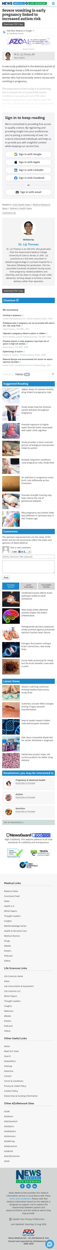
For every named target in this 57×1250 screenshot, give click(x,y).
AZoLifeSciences (12, 1156)
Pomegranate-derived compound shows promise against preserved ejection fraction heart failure (38, 629)
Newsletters (10, 1061)
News (7, 901)
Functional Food (12, 896)
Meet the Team (11, 1051)
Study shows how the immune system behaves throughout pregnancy (36, 410)
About (7, 1046)
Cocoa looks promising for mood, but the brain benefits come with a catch (37, 663)
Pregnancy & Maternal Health (30, 780)
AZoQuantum (10, 1146)
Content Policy (11, 1091)
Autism (19, 794)
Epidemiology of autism (13, 351)
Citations (9, 300)
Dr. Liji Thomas (28, 244)
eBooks (7, 945)
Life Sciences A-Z (12, 991)
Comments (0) (9, 212)
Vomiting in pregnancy (12, 315)
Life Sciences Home (13, 976)
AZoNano (8, 1116)
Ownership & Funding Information (21, 1095)
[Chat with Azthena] (49, 1244)
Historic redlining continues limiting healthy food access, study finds (35, 689)
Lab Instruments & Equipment (19, 986)
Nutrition (20, 808)
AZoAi (7, 1161)
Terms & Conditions (13, 1081)
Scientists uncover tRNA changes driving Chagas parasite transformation (37, 706)
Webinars (8, 1011)
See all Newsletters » (14, 822)
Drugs (7, 940)
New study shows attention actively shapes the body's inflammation (34, 612)
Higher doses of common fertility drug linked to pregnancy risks (37, 391)
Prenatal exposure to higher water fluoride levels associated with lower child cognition (36, 427)
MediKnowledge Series (15, 926)
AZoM (7, 1111)
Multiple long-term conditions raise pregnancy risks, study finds (37, 461)
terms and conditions (20, 1198)
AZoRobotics (10, 1131)
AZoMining (9, 1141)
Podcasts (8, 955)
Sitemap (8, 1066)
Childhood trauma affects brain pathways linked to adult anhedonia (36, 595)
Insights (8, 921)
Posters (7, 950)
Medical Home (11, 891)
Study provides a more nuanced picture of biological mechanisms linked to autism (37, 445)
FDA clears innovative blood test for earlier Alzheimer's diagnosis (37, 739)
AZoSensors (9, 1136)
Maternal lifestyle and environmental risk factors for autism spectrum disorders (27, 360)
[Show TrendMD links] (53, 374)
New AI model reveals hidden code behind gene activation (35, 722)
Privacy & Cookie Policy (15, 1086)
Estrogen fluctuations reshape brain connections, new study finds (36, 646)
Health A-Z (9, 906)
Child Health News (21, 204)
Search (7, 1056)
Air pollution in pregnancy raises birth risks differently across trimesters (37, 480)
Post (6, 577)
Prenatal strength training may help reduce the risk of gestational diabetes (36, 498)
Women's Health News (21, 208)
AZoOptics (9, 1126)
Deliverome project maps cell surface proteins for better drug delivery (37, 757)
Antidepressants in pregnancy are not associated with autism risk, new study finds (28, 324)
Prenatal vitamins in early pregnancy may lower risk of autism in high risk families (26, 342)
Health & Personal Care (15, 930)
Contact (8, 1076)
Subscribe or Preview (25, 783)
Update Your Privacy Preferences (28, 1219)
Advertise (8, 1071)
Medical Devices (12, 935)
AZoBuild (8, 1151)
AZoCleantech (11, 1121)
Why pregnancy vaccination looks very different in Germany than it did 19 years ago (37, 515)
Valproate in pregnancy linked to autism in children (24, 333)
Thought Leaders (12, 916)
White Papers (10, 911)
